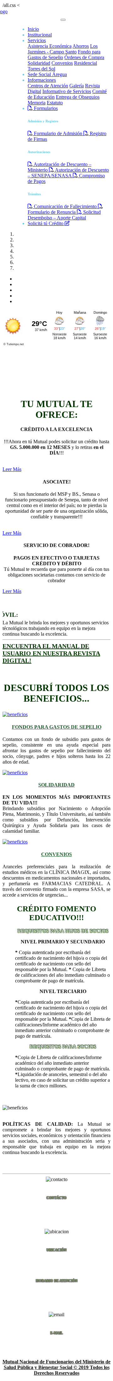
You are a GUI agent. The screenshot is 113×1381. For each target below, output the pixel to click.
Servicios (37, 40)
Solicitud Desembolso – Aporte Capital (64, 214)
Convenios (62, 63)
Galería (76, 85)
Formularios (45, 108)
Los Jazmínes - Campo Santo (63, 48)
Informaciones (42, 80)
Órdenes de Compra (84, 57)
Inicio (33, 29)
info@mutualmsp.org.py (56, 1345)
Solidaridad (39, 63)
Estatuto (55, 102)
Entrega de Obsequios (78, 97)
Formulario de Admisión (58, 133)
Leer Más (12, 469)
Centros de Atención (48, 85)
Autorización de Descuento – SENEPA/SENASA (68, 172)
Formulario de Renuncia (52, 212)
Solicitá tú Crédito (46, 223)
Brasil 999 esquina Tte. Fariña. (56, 1262)
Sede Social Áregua (47, 74)
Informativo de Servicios (66, 91)
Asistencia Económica (50, 46)
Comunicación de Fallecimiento (65, 206)
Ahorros (81, 46)
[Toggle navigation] (63, 20)
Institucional (40, 34)
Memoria (37, 102)
